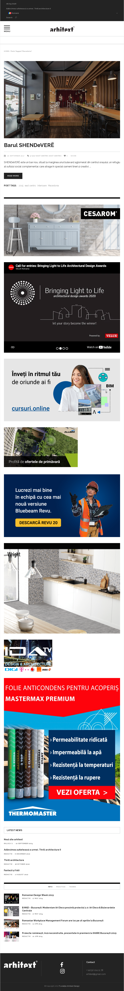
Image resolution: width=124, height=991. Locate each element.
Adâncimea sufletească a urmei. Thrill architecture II (32, 850)
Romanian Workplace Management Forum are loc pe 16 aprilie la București (62, 920)
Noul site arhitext (13, 9)
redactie (8, 854)
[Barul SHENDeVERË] (62, 99)
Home (6, 51)
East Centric (42, 156)
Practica (60, 887)
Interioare (42, 185)
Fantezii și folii (12, 870)
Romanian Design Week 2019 (38, 895)
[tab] (50, 887)
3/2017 (33, 156)
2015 (21, 185)
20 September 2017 (16, 156)
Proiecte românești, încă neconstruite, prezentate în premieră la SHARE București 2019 (69, 933)
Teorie (72, 887)
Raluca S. (8, 843)
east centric (30, 185)
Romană (15, 13)
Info (50, 887)
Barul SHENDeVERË (29, 145)
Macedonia (53, 185)
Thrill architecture (14, 860)
